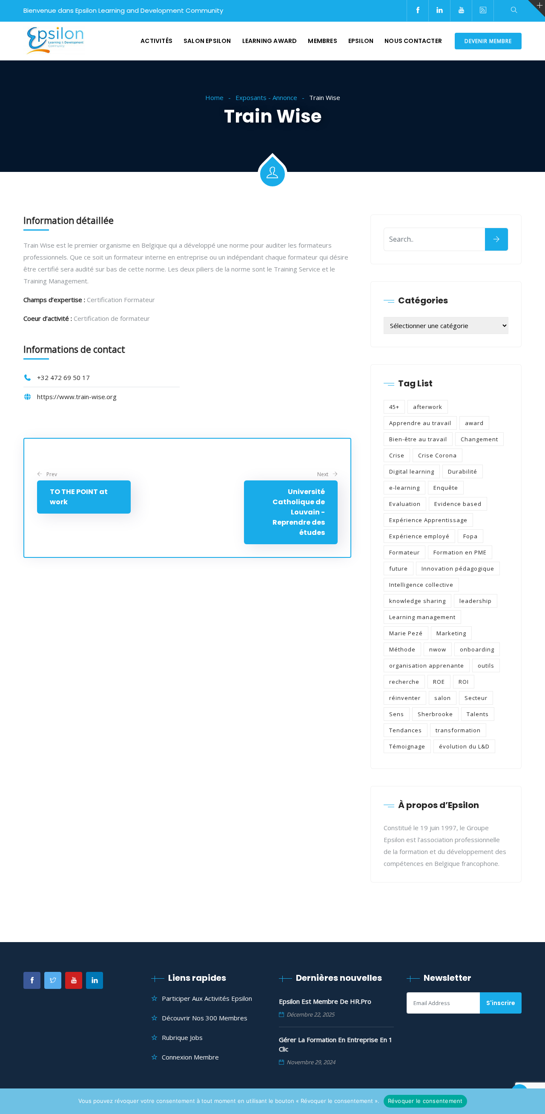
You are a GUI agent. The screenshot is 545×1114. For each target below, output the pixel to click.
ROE (439, 682)
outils (486, 665)
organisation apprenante (426, 665)
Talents (478, 714)
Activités (156, 41)
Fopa (470, 536)
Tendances (405, 730)
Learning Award (269, 41)
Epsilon (360, 41)
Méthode (402, 649)
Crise (396, 455)
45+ (394, 407)
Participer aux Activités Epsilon (207, 998)
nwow (437, 649)
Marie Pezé (406, 633)
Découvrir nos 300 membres (204, 1018)
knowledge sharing (417, 601)
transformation (458, 730)
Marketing (451, 633)
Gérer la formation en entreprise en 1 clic (336, 1044)
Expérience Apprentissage (428, 520)
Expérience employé (419, 536)
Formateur (404, 552)
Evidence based (458, 504)
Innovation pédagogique (458, 568)
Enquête (445, 487)
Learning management (422, 617)
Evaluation (405, 504)
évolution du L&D (464, 746)
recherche (404, 682)
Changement (479, 439)
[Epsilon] (54, 41)
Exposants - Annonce (266, 97)
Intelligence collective (421, 584)
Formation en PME (460, 552)
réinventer (405, 698)
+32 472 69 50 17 (63, 377)
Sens (396, 714)
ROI (464, 682)
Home (214, 97)
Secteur (476, 698)
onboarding (477, 649)
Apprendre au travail (420, 423)
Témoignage (407, 746)
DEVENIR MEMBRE (488, 41)
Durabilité (462, 471)
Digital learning (411, 471)
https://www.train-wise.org (77, 396)
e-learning (404, 487)
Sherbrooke (435, 714)
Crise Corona (437, 455)
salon (442, 698)
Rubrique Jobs (182, 1037)
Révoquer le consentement (425, 1100)
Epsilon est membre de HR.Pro (325, 1001)
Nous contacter (413, 41)
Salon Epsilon (207, 41)
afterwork (427, 407)
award (474, 423)
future (398, 568)
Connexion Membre (190, 1057)
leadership (475, 601)
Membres (322, 41)
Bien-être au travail (418, 439)
